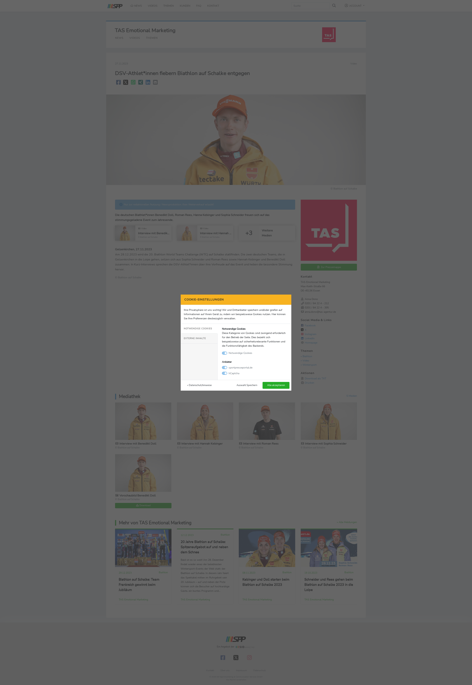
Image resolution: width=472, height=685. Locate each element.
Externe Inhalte (195, 338)
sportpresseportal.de (240, 367)
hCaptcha (234, 373)
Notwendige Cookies (198, 328)
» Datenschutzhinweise (199, 385)
